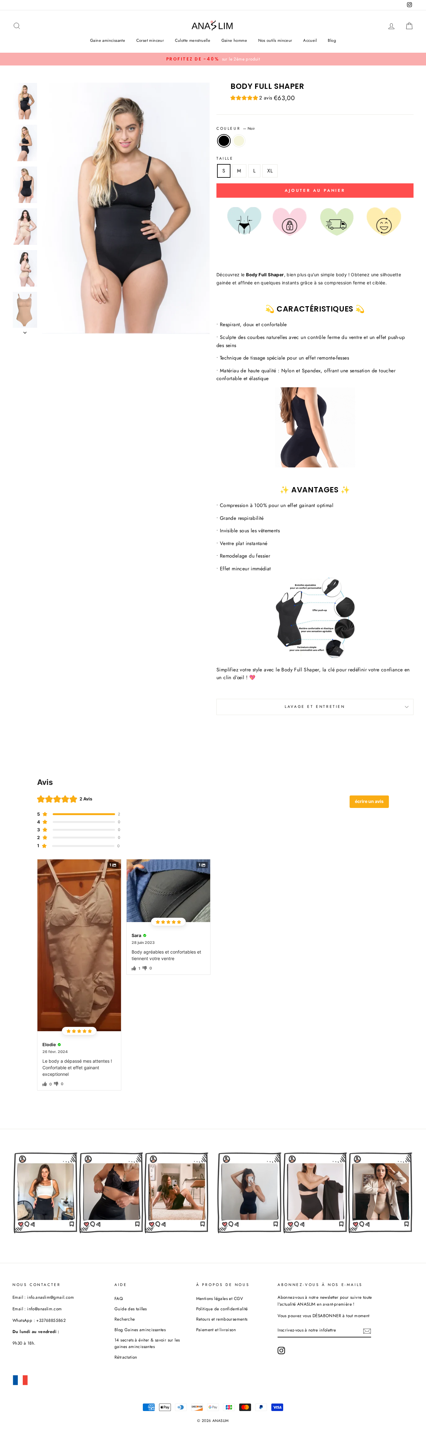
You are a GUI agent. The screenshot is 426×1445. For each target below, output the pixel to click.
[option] (213, 59)
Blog (332, 40)
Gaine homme (234, 40)
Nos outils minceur (275, 40)
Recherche (124, 1319)
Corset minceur (150, 40)
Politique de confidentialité (222, 1309)
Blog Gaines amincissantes (140, 1330)
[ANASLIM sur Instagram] (281, 1350)
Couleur (235, 128)
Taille (225, 158)
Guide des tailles (130, 1309)
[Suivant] (24, 331)
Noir (224, 141)
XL (270, 170)
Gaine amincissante (107, 40)
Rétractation (125, 1357)
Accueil (310, 40)
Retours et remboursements (222, 1319)
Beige (239, 141)
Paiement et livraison (216, 1330)
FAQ (118, 1298)
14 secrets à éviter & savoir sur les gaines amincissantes (147, 1343)
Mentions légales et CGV (219, 1298)
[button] (251, 99)
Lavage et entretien (315, 706)
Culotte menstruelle (193, 40)
